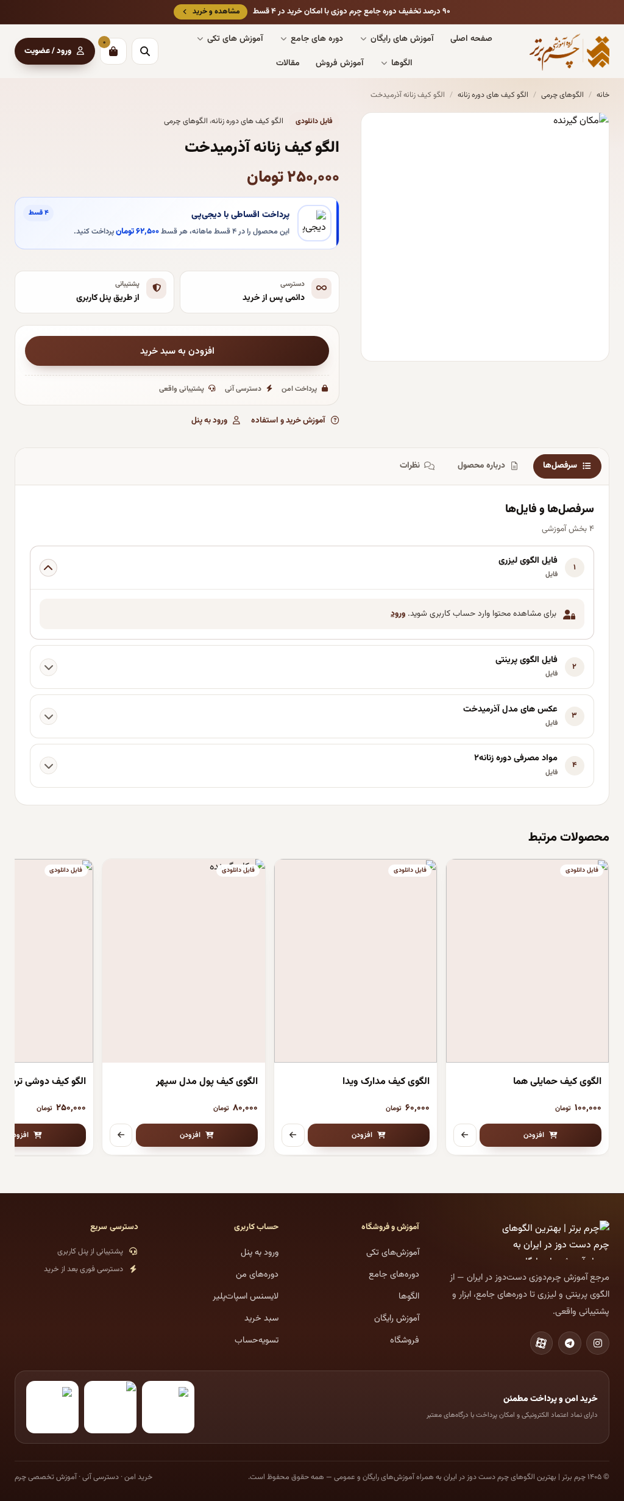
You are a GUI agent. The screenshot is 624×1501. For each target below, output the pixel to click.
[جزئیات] (465, 1135)
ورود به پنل (209, 420)
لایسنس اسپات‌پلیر (245, 1296)
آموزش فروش (340, 63)
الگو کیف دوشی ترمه (45, 1081)
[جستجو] (145, 51)
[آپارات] (541, 1343)
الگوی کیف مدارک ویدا (386, 1081)
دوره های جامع (317, 39)
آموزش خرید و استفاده (288, 420)
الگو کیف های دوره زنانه (493, 95)
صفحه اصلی (471, 39)
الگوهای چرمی (562, 95)
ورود (398, 613)
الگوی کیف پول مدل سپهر (207, 1081)
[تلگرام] (569, 1343)
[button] (485, 236)
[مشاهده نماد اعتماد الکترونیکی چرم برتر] (168, 1407)
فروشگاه (404, 1340)
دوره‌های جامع (394, 1274)
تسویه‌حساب (256, 1340)
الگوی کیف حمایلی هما (557, 1081)
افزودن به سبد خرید (177, 351)
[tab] (567, 466)
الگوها (402, 63)
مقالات (288, 63)
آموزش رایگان (396, 1318)
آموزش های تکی (235, 39)
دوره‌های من (257, 1274)
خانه (603, 95)
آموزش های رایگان (402, 39)
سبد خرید (261, 1318)
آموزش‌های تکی (392, 1253)
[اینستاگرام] (597, 1343)
